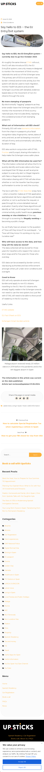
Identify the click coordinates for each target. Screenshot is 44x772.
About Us (23, 739)
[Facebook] (16, 398)
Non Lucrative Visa (11, 619)
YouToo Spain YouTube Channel (16, 664)
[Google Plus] (23, 398)
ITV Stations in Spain (12, 579)
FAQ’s (4, 701)
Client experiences (11, 539)
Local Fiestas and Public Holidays (17, 597)
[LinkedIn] (27, 398)
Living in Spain (17, 406)
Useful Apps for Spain (12, 655)
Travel (24, 406)
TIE (6, 646)
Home (4, 684)
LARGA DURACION (12, 584)
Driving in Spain (10, 552)
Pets (6, 628)
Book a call (6, 697)
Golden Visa (9, 566)
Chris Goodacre (8, 22)
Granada (8, 570)
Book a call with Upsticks (16, 463)
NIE (6, 610)
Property (8, 633)
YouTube (8, 668)
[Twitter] (20, 398)
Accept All (22, 762)
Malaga (7, 601)
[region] (22, 757)
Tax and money (10, 641)
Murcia (7, 606)
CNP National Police (12, 544)
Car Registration (11, 535)
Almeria (7, 530)
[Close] (41, 743)
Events (7, 561)
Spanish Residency (12, 637)
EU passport (9, 557)
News (4, 706)
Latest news (7, 406)
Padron (7, 624)
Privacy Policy (31, 756)
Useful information (33, 406)
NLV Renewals (10, 615)
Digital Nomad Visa (12, 548)
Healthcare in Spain (12, 575)
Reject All (22, 767)
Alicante (8, 526)
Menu (38, 3)
